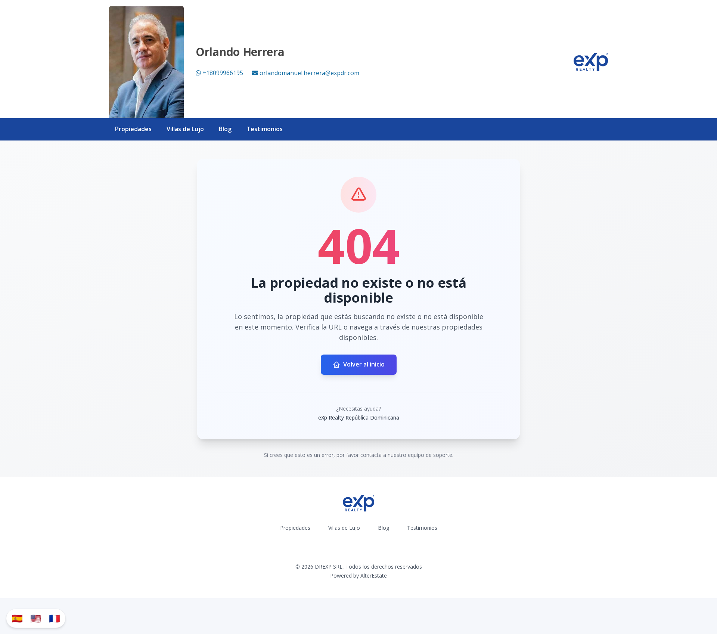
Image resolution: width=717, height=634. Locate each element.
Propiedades (133, 129)
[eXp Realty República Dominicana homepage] (591, 62)
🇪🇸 (17, 618)
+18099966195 (222, 73)
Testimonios (264, 129)
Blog (225, 129)
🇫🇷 (54, 618)
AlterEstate (373, 575)
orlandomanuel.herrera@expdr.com (309, 73)
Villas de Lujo (185, 129)
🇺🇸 (35, 618)
